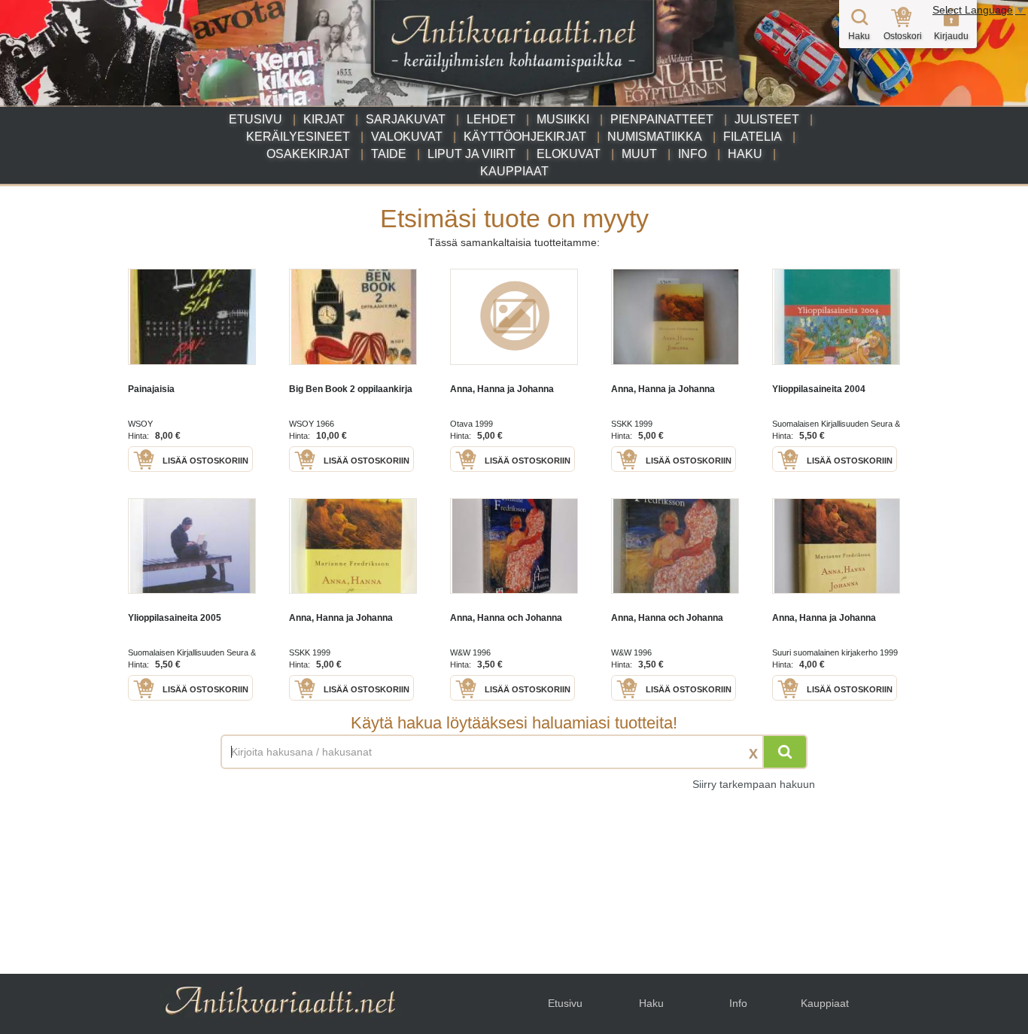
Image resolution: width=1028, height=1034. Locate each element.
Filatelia (752, 136)
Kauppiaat (514, 171)
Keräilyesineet (298, 136)
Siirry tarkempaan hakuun (753, 784)
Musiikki (563, 119)
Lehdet (491, 119)
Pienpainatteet (661, 119)
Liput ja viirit (471, 153)
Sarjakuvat (406, 119)
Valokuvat (407, 136)
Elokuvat (569, 153)
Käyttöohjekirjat (525, 136)
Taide (388, 153)
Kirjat (324, 119)
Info (692, 153)
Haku (745, 153)
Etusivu (255, 119)
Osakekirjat (308, 153)
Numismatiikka (654, 136)
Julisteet (767, 119)
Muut (639, 153)
